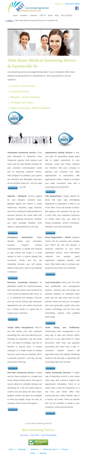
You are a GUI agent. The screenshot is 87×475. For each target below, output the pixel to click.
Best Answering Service (28, 7)
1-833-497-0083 (72, 4)
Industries (22, 449)
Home (11, 449)
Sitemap (42, 453)
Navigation (9, 21)
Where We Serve (50, 449)
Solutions (34, 449)
